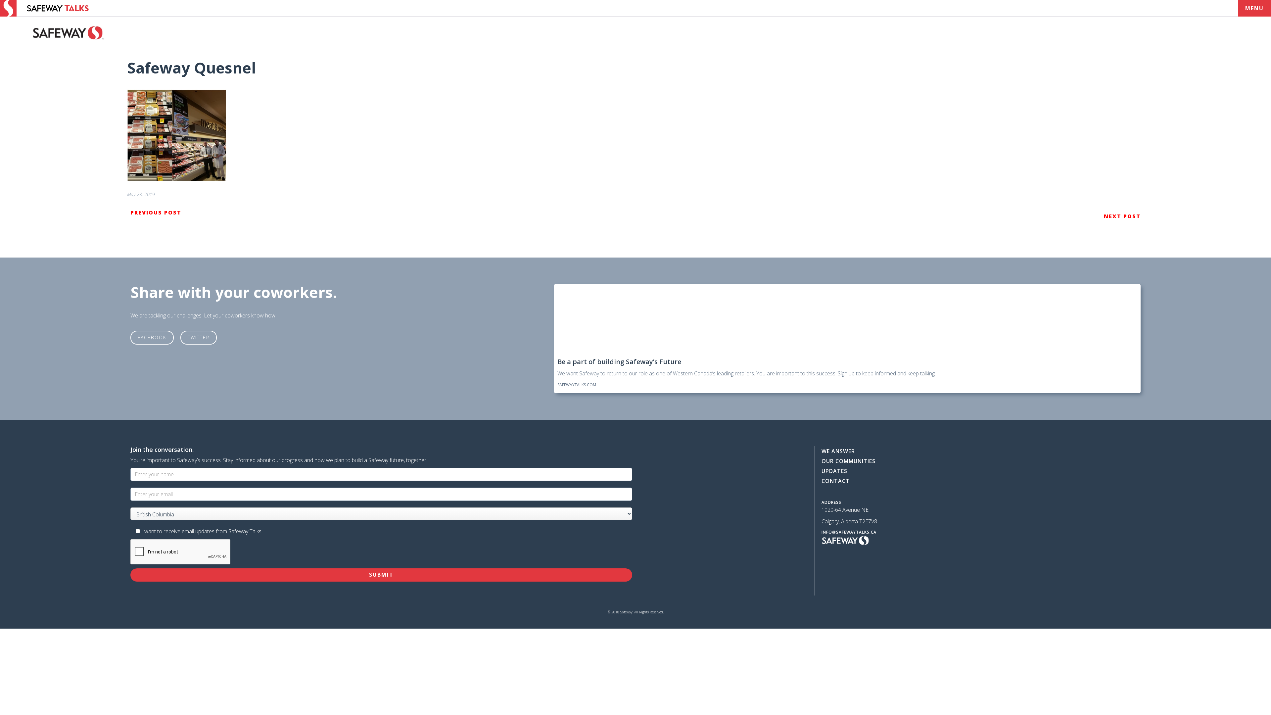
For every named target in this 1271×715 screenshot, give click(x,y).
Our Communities (848, 461)
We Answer (838, 451)
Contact (836, 481)
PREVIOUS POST (155, 212)
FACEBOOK (152, 337)
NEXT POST (1122, 216)
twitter (199, 337)
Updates (834, 471)
